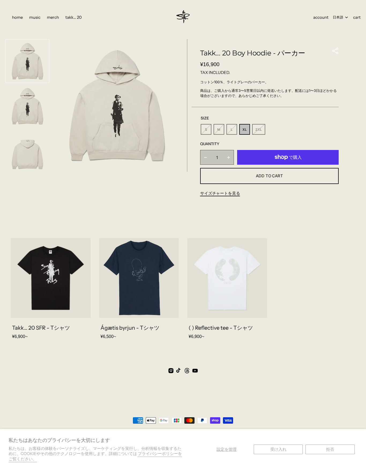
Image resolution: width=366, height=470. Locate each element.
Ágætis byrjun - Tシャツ (129, 328)
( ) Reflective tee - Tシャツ (221, 328)
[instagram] (171, 370)
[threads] (187, 370)
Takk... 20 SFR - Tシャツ (41, 328)
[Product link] (51, 289)
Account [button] (320, 17)
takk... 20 (73, 17)
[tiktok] (179, 370)
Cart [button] (357, 17)
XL (246, 131)
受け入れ (278, 449)
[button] (335, 51)
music (34, 17)
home (17, 17)
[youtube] (195, 370)
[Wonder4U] (183, 17)
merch (53, 17)
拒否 (330, 449)
